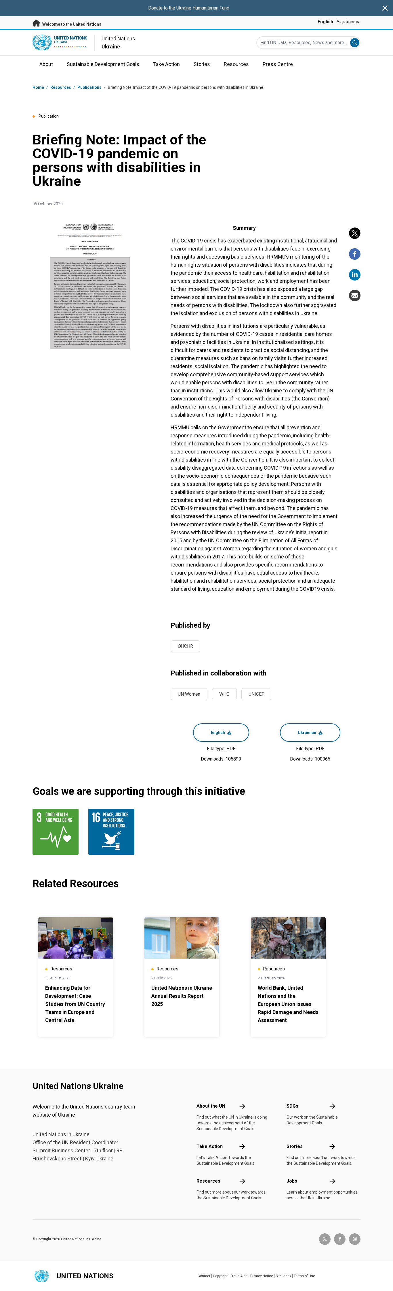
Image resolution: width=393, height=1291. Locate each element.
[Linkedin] (354, 275)
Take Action (210, 1146)
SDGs (292, 1106)
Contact (204, 1276)
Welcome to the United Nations (71, 24)
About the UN (211, 1106)
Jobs (292, 1181)
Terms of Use (304, 1276)
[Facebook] (354, 254)
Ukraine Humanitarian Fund (202, 8)
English (325, 22)
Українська (348, 22)
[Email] (354, 295)
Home (38, 87)
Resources (208, 1181)
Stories (295, 1146)
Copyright (220, 1276)
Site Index (283, 1276)
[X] (354, 233)
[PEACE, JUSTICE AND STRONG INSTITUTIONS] (112, 832)
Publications (89, 87)
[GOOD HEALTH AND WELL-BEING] (57, 832)
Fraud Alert (239, 1276)
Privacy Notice (261, 1276)
